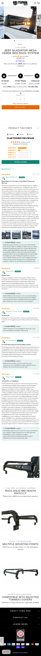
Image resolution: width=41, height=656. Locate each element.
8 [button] (25, 40)
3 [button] (17, 40)
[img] (6, 174)
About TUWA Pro (20, 611)
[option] (20, 22)
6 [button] (22, 40)
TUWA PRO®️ (20, 47)
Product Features (20, 128)
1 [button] (14, 40)
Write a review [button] (20, 162)
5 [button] (20, 40)
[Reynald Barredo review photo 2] (16, 234)
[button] (2, 641)
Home (20, 44)
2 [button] (16, 40)
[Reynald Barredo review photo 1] (6, 234)
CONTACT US (20, 617)
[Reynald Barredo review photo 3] (26, 234)
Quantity (20, 95)
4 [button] (19, 40)
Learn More (20, 624)
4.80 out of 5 (25, 142)
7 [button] (23, 40)
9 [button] (26, 40)
